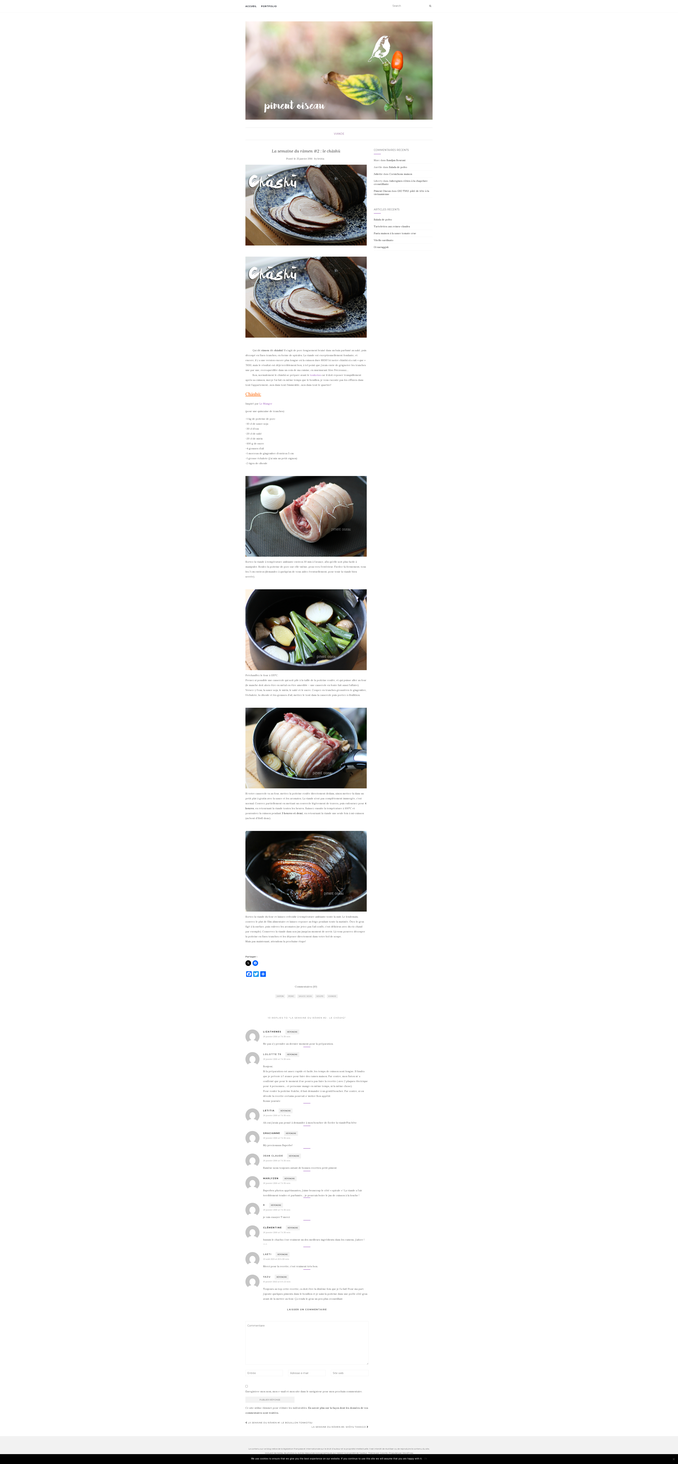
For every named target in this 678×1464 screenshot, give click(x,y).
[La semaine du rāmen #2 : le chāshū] (306, 205)
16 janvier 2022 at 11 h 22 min (276, 1281)
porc (291, 996)
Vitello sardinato (383, 240)
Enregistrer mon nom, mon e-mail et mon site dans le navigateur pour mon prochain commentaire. (303, 1391)
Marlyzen (271, 1178)
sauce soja (305, 996)
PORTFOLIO (269, 6)
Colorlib (384, 1453)
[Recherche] (430, 6)
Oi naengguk (381, 247)
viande (339, 133)
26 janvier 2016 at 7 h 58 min (276, 1036)
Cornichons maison (400, 174)
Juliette (378, 174)
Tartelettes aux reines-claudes (392, 226)
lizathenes (272, 1031)
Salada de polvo (398, 167)
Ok (425, 1458)
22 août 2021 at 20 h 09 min (276, 1259)
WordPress (407, 1453)
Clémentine (272, 1227)
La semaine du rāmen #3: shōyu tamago (339, 1427)
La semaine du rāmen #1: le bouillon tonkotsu (280, 1422)
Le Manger (265, 403)
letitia (321, 158)
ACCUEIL (251, 6)
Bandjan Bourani (395, 160)
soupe (320, 996)
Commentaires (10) (306, 986)
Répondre (292, 1032)
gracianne (271, 1133)
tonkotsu (315, 375)
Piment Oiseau (382, 191)
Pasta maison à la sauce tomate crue (395, 233)
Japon (280, 996)
